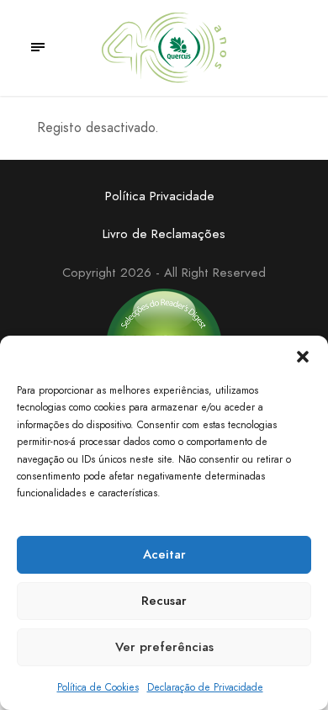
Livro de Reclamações (164, 234)
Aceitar (164, 554)
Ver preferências (164, 647)
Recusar (164, 600)
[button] (302, 356)
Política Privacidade (159, 196)
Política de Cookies (98, 687)
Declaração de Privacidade (205, 687)
